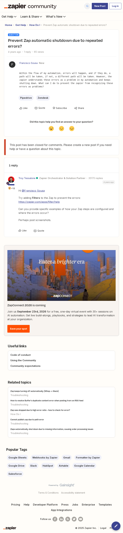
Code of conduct (20, 354)
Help (26, 504)
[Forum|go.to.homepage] (31, 6)
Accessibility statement (73, 492)
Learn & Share (29, 16)
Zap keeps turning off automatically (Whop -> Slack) (34, 391)
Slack (33, 465)
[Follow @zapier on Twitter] (74, 519)
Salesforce (15, 473)
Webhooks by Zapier (44, 457)
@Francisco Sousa (33, 190)
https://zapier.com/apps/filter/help (39, 201)
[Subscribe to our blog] (67, 519)
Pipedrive (26, 97)
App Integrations (61, 510)
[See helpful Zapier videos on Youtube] (80, 519)
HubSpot (48, 465)
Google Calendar (84, 465)
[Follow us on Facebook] (55, 519)
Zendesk (43, 97)
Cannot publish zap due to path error (27, 419)
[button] (100, 6)
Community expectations (25, 365)
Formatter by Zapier (88, 457)
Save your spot (18, 328)
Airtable (63, 465)
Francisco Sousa (28, 63)
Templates (105, 504)
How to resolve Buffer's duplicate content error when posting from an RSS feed (46, 400)
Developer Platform (45, 504)
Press (65, 504)
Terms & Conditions (48, 492)
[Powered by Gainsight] (61, 486)
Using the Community (23, 360)
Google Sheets (17, 457)
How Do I (34, 25)
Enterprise (88, 504)
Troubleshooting (19, 395)
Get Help (7, 16)
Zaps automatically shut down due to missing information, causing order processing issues (51, 429)
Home (8, 25)
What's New (54, 16)
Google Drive (16, 465)
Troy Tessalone (26, 178)
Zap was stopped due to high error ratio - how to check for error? (40, 410)
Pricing (15, 504)
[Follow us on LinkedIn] (61, 519)
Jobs (75, 504)
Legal (103, 528)
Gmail (66, 457)
